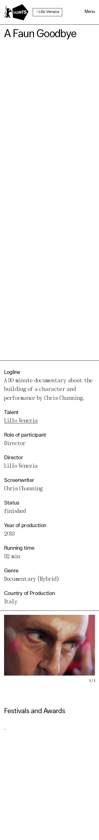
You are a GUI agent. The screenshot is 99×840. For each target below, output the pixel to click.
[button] (90, 12)
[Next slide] (83, 645)
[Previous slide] (16, 645)
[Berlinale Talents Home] (16, 12)
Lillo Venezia (49, 12)
